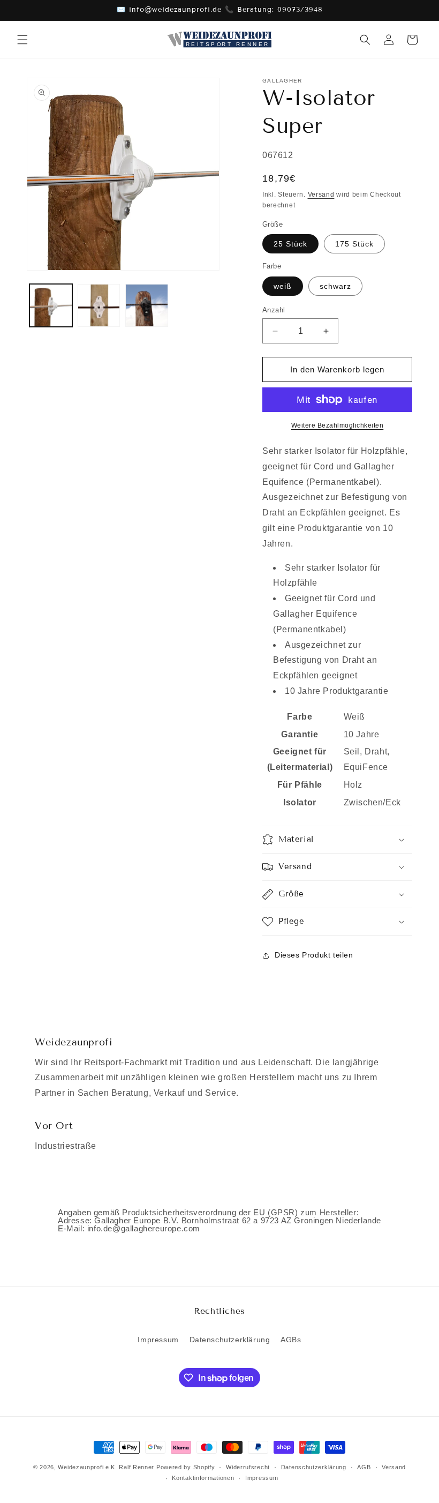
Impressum (158, 1339)
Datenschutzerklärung (230, 1339)
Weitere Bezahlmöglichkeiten (337, 425)
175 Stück (354, 244)
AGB (363, 1467)
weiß (283, 286)
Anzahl (273, 310)
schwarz (335, 286)
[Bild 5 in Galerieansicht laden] (146, 305)
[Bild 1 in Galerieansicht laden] (50, 305)
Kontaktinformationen (203, 1478)
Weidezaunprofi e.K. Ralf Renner (106, 1467)
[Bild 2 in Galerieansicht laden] (99, 305)
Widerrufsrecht (248, 1467)
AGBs (291, 1339)
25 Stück (290, 244)
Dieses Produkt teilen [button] (314, 955)
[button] (22, 39)
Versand (321, 194)
